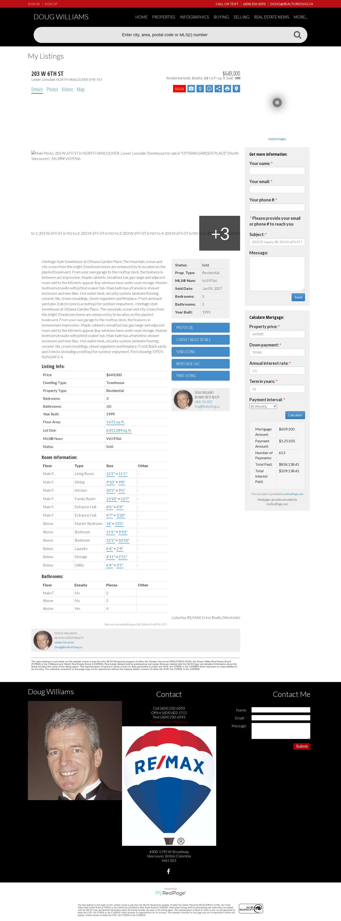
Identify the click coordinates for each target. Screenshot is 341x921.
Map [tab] (81, 89)
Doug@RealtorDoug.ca (207, 406)
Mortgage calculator (203, 364)
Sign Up (51, 4)
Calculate (295, 415)
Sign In (34, 4)
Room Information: (59, 457)
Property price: (263, 326)
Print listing (186, 375)
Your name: (259, 163)
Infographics (194, 17)
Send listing (185, 351)
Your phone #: (262, 199)
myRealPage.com (293, 493)
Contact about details (193, 339)
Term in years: (262, 381)
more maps (277, 138)
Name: (241, 710)
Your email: (259, 181)
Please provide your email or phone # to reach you (275, 221)
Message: (258, 252)
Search (297, 34)
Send (298, 297)
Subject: (256, 234)
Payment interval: (266, 399)
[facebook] (169, 872)
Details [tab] (37, 89)
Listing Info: (53, 366)
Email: (240, 718)
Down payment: (264, 344)
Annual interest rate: (269, 363)
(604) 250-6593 (203, 402)
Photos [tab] (52, 89)
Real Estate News (271, 17)
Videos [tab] (67, 89)
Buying (221, 17)
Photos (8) (184, 327)
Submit (302, 746)
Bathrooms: (52, 576)
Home (141, 17)
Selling (241, 17)
